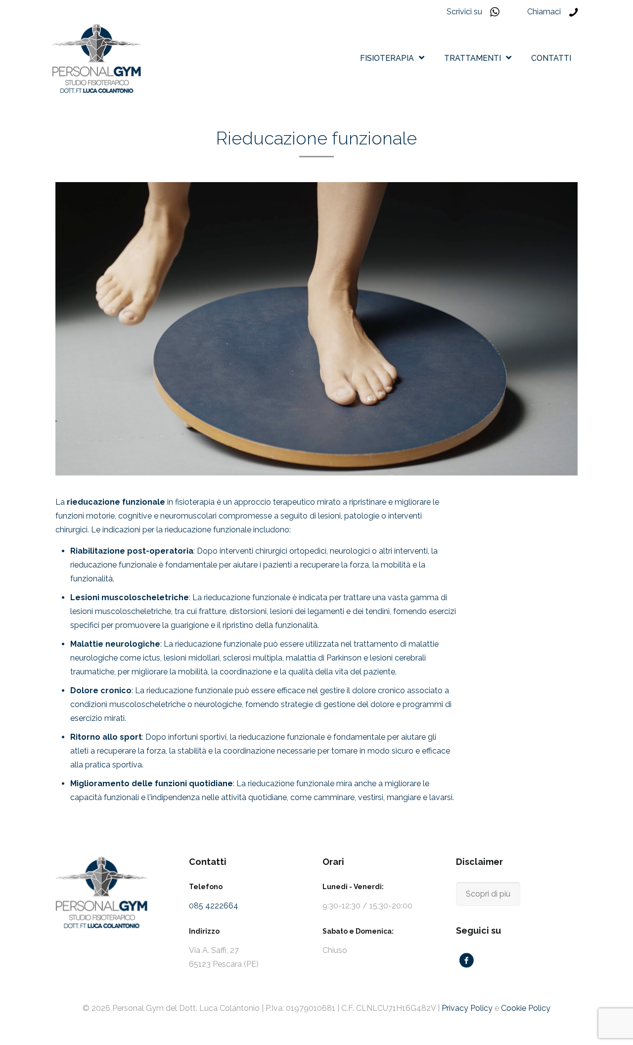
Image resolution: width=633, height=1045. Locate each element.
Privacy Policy (467, 1008)
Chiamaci (544, 11)
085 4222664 (213, 905)
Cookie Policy (525, 1008)
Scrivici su (464, 11)
